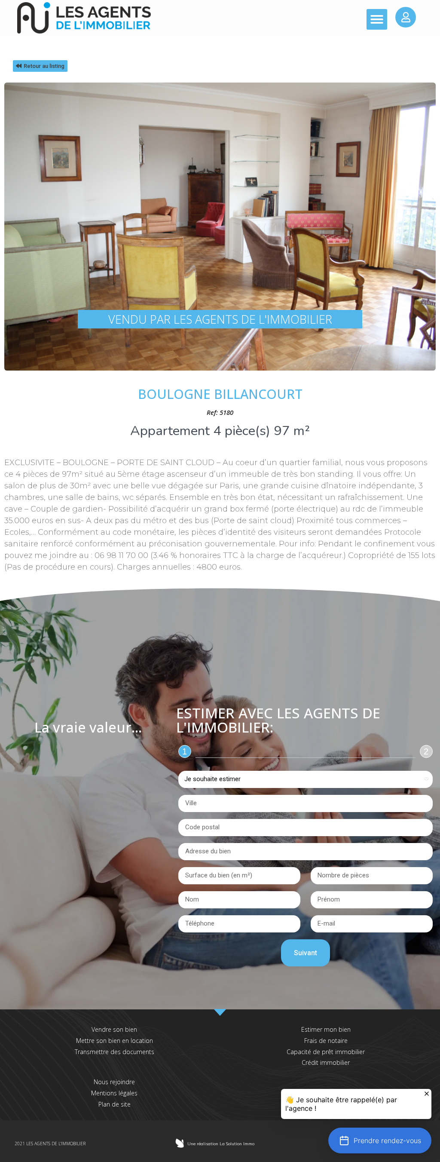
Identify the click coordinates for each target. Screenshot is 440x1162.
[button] (377, 19)
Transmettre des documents (114, 1052)
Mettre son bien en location (114, 1040)
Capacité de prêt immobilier (326, 1052)
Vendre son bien (114, 1029)
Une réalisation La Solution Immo (220, 1144)
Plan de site (114, 1104)
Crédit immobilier (326, 1062)
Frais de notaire (326, 1040)
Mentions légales (114, 1093)
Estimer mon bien (326, 1029)
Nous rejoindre (114, 1082)
